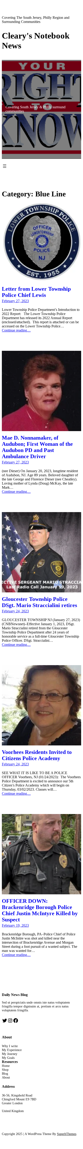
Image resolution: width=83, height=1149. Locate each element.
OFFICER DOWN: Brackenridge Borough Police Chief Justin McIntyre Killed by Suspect (40, 910)
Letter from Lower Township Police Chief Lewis (36, 292)
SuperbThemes (66, 1134)
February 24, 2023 (15, 611)
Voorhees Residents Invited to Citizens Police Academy (37, 755)
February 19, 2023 (15, 925)
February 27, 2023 (15, 301)
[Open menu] (4, 166)
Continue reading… (16, 330)
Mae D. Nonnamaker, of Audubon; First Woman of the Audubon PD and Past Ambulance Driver (37, 447)
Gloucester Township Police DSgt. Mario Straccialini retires (39, 602)
